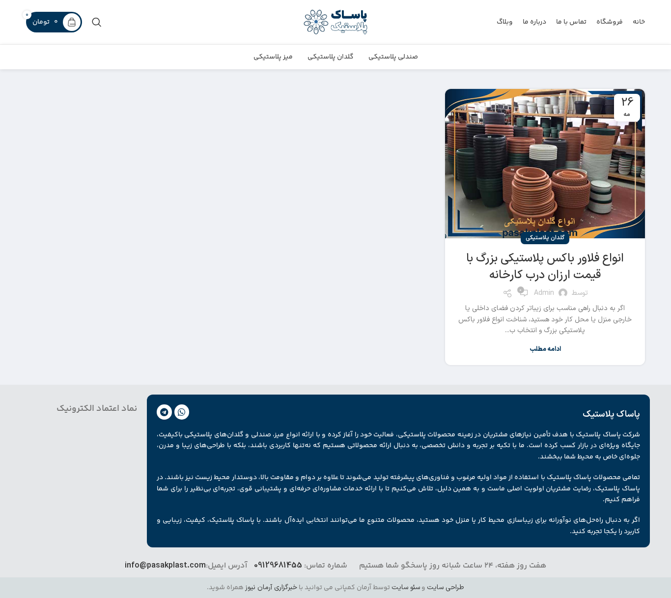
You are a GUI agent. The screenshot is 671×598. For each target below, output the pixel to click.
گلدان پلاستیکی (545, 237)
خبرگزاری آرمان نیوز (271, 587)
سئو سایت (405, 587)
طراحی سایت (445, 587)
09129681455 (278, 565)
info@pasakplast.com (165, 565)
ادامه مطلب (545, 349)
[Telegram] (164, 412)
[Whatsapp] (182, 412)
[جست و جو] (97, 22)
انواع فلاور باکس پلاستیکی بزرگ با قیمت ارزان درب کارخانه (545, 267)
